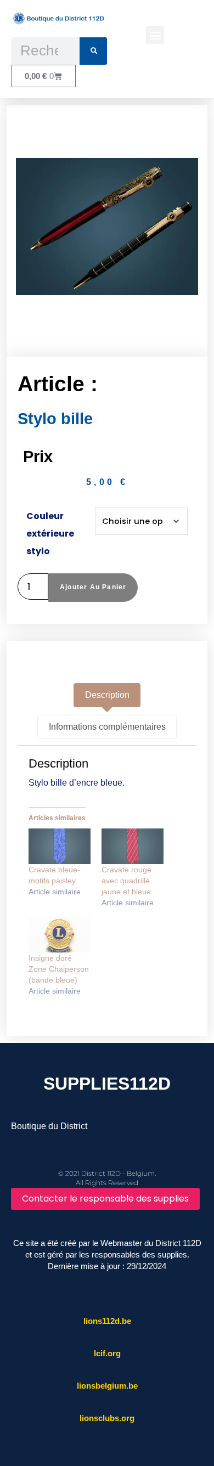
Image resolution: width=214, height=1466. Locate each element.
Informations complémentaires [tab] (107, 726)
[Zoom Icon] (107, 226)
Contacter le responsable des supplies (105, 1198)
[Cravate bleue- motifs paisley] (60, 846)
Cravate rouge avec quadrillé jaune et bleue (126, 880)
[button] (155, 35)
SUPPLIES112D (107, 1083)
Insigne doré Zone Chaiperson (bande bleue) (59, 969)
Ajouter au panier (93, 587)
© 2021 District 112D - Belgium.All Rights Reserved (107, 1178)
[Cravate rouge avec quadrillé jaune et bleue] (133, 846)
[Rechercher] (93, 51)
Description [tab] (107, 695)
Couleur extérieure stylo (50, 533)
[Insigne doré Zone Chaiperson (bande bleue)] (60, 934)
